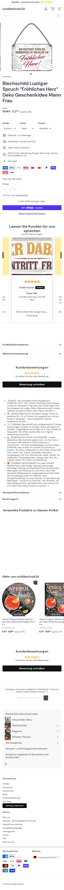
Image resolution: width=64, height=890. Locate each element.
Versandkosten (21, 195)
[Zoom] (51, 66)
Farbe (23, 123)
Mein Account (9, 842)
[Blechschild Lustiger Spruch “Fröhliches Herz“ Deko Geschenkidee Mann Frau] (18, 541)
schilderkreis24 (14, 9)
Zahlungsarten (9, 831)
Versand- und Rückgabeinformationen (19, 821)
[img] (30, 281)
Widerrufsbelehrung (11, 798)
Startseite (7, 77)
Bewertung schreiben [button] (32, 384)
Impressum (8, 787)
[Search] (58, 15)
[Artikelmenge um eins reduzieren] (5, 189)
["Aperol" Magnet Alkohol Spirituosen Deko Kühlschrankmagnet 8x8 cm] (18, 608)
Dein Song (7, 801)
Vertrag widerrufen (15, 805)
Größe (6, 123)
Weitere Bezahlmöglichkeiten (32, 213)
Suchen (6, 835)
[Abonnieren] (46, 697)
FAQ (4, 838)
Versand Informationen (13, 824)
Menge (6, 184)
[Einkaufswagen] (52, 8)
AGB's (5, 794)
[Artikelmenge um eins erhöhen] (14, 189)
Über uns (6, 817)
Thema (41, 123)
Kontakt (6, 784)
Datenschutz (8, 791)
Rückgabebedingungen (12, 828)
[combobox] (32, 15)
